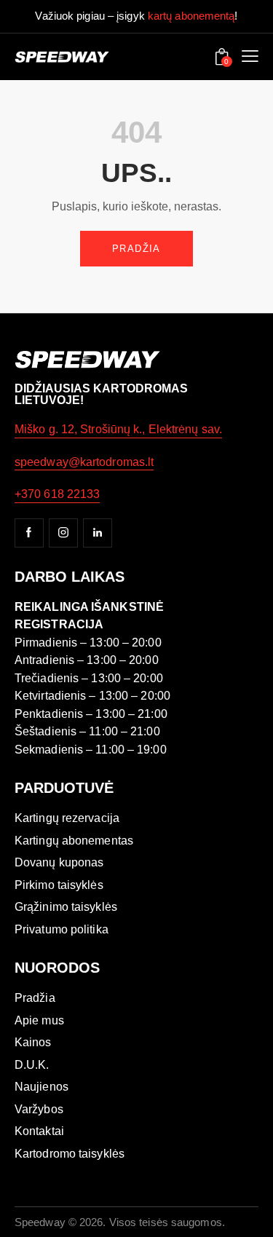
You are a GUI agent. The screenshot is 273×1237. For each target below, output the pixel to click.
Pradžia (136, 248)
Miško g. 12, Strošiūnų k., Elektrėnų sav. (118, 429)
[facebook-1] (29, 533)
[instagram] (63, 533)
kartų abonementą (191, 15)
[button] (250, 57)
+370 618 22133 (57, 494)
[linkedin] (97, 533)
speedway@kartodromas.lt (84, 462)
